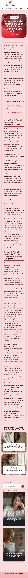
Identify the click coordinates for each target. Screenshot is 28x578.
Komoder (7, 144)
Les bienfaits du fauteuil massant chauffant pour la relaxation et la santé (13, 107)
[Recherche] (21, 3)
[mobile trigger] (2, 3)
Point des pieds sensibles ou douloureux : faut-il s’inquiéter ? (14, 447)
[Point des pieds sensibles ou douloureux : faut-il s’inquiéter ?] (14, 442)
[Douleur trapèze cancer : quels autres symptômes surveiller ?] (14, 509)
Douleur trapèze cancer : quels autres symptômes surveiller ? (14, 519)
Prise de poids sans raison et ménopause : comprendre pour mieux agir (14, 555)
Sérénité (14, 17)
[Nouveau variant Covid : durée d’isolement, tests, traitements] (14, 464)
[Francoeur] (10, 3)
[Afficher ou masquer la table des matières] (22, 102)
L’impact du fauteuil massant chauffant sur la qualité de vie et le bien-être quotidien (14, 112)
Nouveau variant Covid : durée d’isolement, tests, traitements (14, 470)
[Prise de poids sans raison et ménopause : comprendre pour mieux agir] (14, 544)
